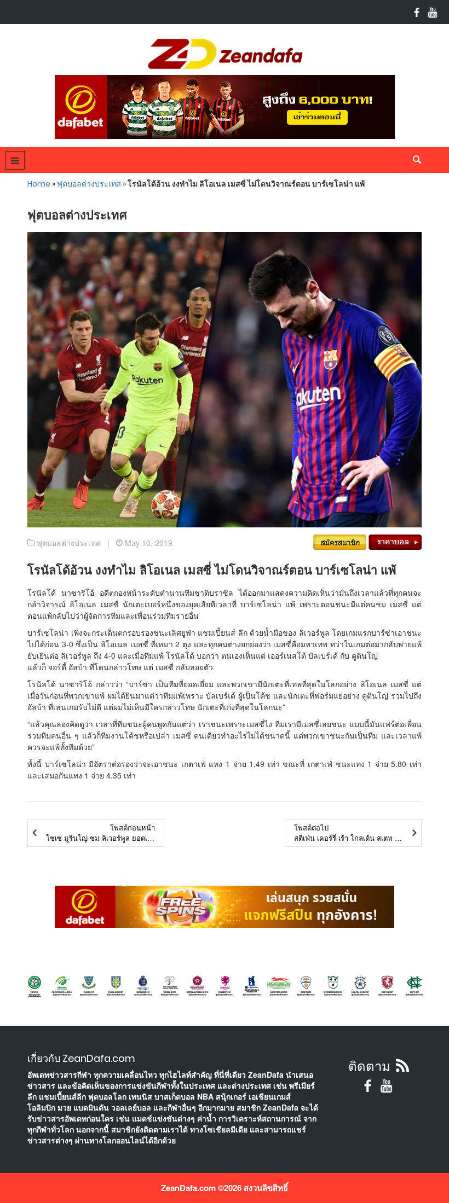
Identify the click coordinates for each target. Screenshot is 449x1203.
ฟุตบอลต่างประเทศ (89, 183)
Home (38, 183)
